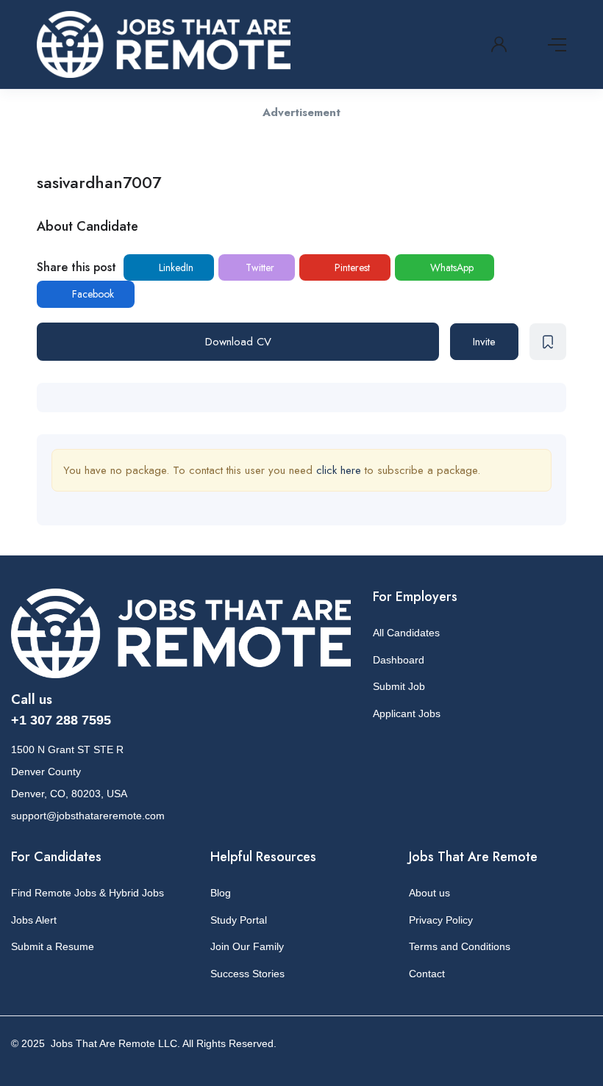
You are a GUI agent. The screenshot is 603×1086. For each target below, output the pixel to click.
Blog (220, 893)
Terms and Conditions (459, 946)
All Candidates (406, 633)
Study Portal (238, 920)
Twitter (258, 267)
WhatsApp (450, 267)
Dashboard (398, 660)
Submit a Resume (52, 946)
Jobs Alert (34, 920)
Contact (427, 973)
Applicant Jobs (406, 713)
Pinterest (351, 267)
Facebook (91, 294)
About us (429, 893)
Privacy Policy (441, 920)
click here (338, 470)
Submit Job (399, 686)
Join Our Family (247, 946)
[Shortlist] (547, 341)
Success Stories (247, 973)
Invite (484, 342)
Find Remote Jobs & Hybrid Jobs (87, 893)
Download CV (238, 342)
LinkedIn (174, 267)
